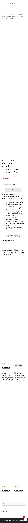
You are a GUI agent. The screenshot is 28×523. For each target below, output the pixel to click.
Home (3, 15)
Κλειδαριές (9, 15)
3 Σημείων (16, 15)
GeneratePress (21, 520)
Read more (18, 365)
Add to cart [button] (6, 367)
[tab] (13, 190)
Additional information (13, 190)
